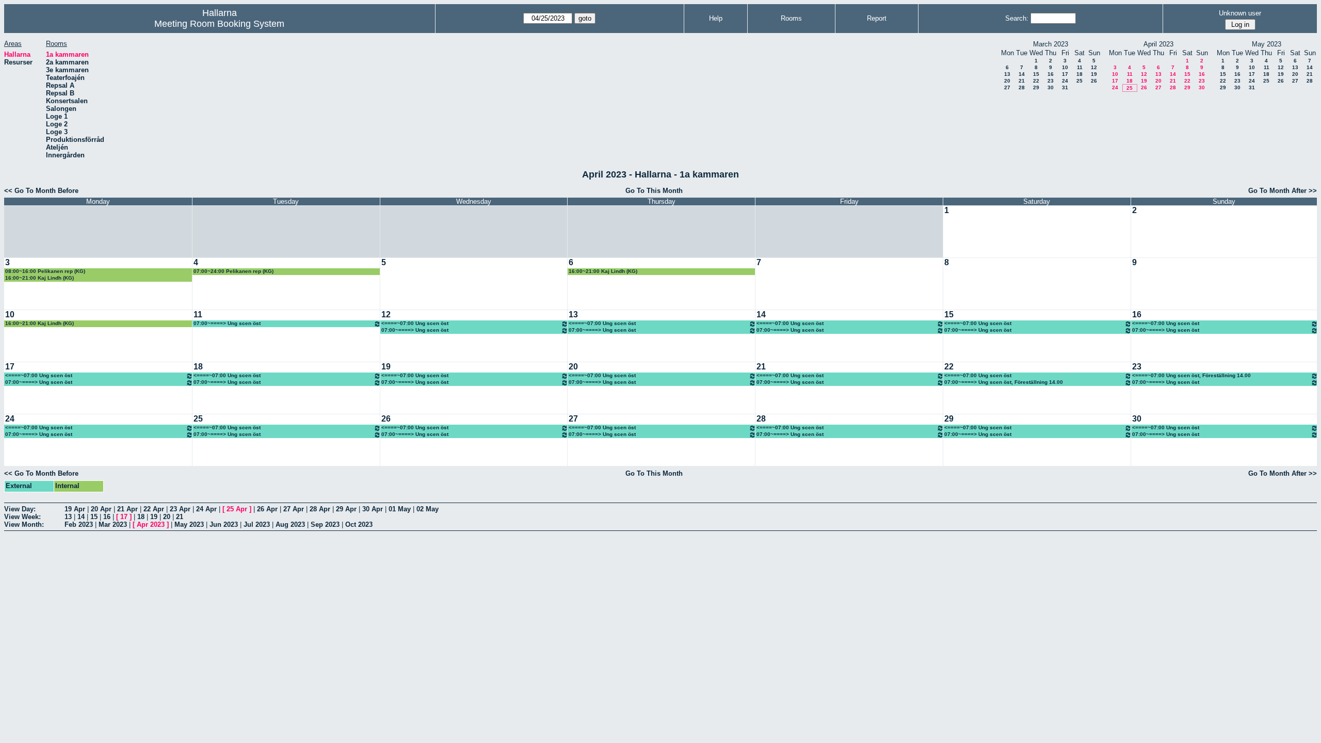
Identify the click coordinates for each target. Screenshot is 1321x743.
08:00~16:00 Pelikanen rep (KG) (45, 271)
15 (1036, 74)
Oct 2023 (359, 524)
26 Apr (267, 509)
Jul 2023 (257, 524)
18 (1079, 74)
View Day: (20, 509)
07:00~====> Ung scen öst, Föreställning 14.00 (1003, 382)
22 (1036, 81)
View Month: (24, 524)
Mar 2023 (113, 524)
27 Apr (293, 509)
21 (1022, 81)
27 (1007, 87)
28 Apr (320, 509)
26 (1094, 81)
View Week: (22, 517)
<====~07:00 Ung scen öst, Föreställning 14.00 (1191, 375)
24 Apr (206, 509)
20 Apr (101, 509)
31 (1065, 87)
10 (1065, 67)
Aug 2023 (290, 524)
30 (1051, 87)
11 (1080, 67)
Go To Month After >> (1282, 191)
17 (1065, 74)
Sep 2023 (325, 524)
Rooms (791, 18)
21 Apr (127, 509)
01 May (400, 509)
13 (1007, 74)
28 (1022, 87)
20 (1007, 81)
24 (1065, 81)
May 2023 (189, 524)
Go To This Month (654, 191)
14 (1022, 74)
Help (715, 18)
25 (1079, 81)
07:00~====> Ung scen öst (227, 323)
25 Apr (237, 509)
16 (1051, 74)
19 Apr (75, 509)
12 (1094, 67)
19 (1094, 74)
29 (1036, 87)
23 (1051, 81)
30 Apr (372, 509)
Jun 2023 (224, 524)
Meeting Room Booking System (219, 24)
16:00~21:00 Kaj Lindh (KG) (39, 278)
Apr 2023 (151, 524)
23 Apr (180, 509)
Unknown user (1240, 13)
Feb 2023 (79, 524)
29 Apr (346, 509)
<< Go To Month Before (41, 191)
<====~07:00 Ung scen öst (414, 323)
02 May (427, 509)
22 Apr (153, 509)
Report (877, 18)
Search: (1016, 18)
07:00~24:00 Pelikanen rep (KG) (233, 271)
